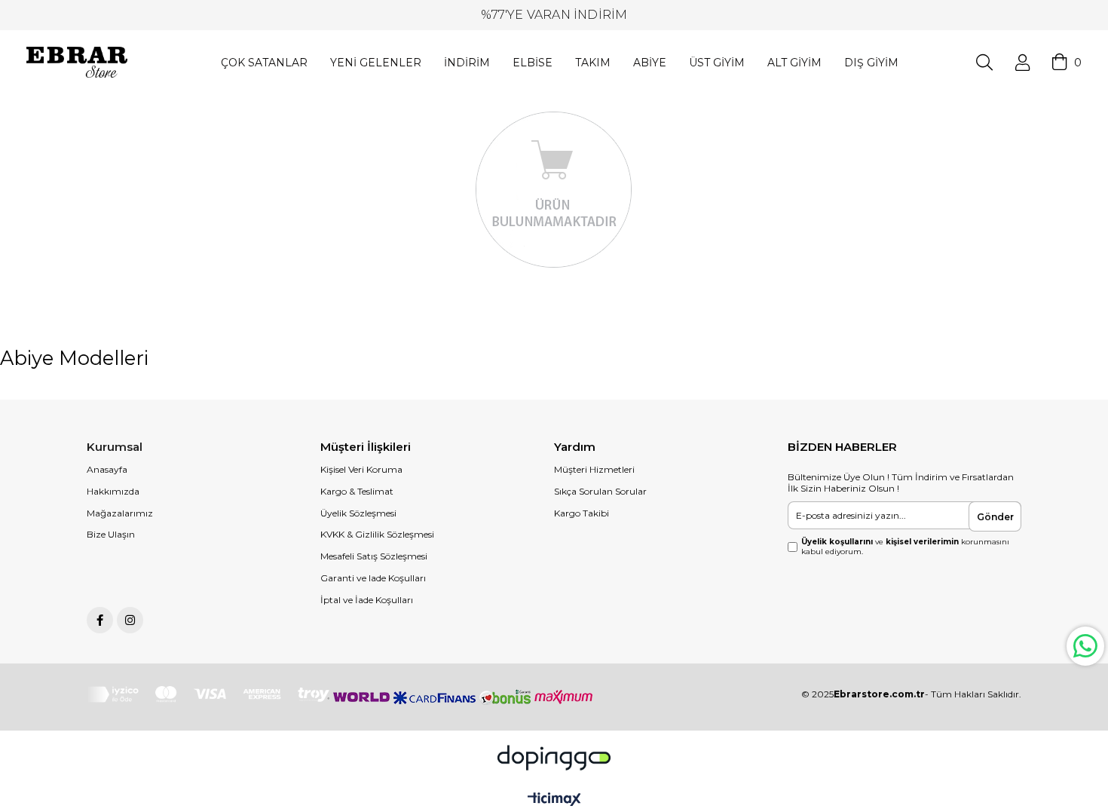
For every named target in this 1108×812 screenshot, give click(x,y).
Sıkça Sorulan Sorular (600, 491)
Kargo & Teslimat (356, 491)
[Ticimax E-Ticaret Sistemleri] (554, 800)
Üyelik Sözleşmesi (358, 513)
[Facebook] (100, 620)
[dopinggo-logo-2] (554, 758)
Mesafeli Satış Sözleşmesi (373, 556)
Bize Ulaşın (111, 534)
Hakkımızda (113, 491)
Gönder (995, 516)
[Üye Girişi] (1022, 62)
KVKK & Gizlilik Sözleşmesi (377, 534)
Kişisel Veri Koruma (361, 469)
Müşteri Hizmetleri (594, 469)
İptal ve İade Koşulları (366, 599)
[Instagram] (130, 620)
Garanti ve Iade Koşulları (373, 578)
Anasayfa (107, 469)
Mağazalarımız (120, 513)
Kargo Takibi (581, 513)
